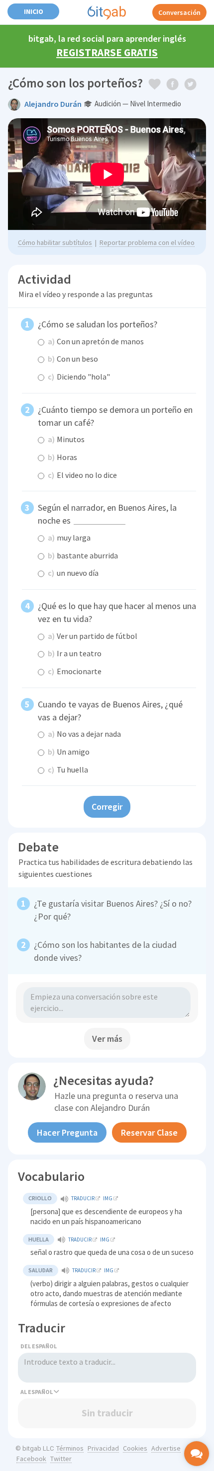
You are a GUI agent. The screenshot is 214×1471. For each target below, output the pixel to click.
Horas (62, 457)
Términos (70, 1448)
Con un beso (73, 359)
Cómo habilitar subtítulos (55, 242)
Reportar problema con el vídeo (147, 242)
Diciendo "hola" (79, 377)
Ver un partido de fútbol (92, 636)
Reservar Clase (149, 1132)
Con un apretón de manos (96, 341)
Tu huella (68, 769)
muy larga (69, 537)
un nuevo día (73, 573)
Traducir (83, 1198)
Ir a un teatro (75, 653)
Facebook (31, 1458)
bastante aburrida (83, 555)
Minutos (66, 439)
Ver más (107, 1038)
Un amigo (69, 752)
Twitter (61, 1458)
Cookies (135, 1448)
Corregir (107, 806)
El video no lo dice (82, 475)
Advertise (166, 1448)
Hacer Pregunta (67, 1132)
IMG (107, 1198)
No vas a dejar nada (84, 734)
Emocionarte (75, 671)
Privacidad (103, 1448)
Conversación (179, 12)
